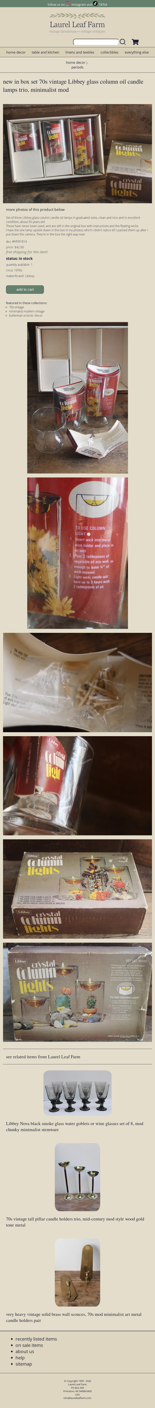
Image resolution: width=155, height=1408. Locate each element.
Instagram (78, 4)
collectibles (110, 52)
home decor (16, 52)
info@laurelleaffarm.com (77, 1398)
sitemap (24, 1364)
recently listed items (36, 1339)
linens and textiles (79, 52)
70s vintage (16, 307)
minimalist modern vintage (27, 311)
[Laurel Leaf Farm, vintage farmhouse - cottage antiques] (77, 23)
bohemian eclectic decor (26, 315)
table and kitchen (45, 52)
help (20, 1357)
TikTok (103, 4)
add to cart (25, 289)
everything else (137, 52)
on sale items (29, 1345)
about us (25, 1351)
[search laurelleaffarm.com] (123, 42)
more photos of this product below (35, 209)
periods (77, 67)
